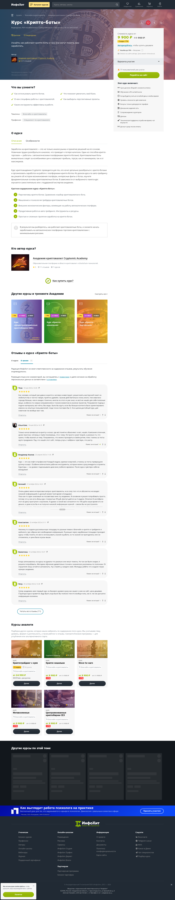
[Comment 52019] (47, 552)
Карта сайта (101, 855)
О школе (26, 361)
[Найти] (117, 4)
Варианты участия (126, 61)
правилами (64, 377)
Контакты (100, 841)
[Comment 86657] (44, 425)
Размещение (63, 837)
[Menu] (31, 4)
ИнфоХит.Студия (65, 848)
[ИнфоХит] (17, 5)
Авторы (21, 844)
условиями (52, 379)
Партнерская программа (68, 871)
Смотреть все (101, 294)
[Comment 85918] (53, 455)
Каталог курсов (25, 837)
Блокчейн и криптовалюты (35, 114)
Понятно (18, 894)
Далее (26, 683)
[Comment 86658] (39, 388)
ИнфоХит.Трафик (65, 852)
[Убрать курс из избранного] (148, 22)
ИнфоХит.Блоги (64, 860)
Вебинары (23, 852)
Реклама (61, 841)
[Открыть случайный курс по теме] (161, 22)
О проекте (100, 837)
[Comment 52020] (48, 522)
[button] (59, 280)
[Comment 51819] (42, 584)
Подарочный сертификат (29, 860)
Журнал (21, 856)
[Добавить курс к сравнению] (141, 22)
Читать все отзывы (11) (30, 611)
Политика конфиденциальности (106, 849)
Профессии (23, 841)
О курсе (14, 361)
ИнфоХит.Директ (65, 856)
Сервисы (61, 844)
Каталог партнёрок (66, 875)
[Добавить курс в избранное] (39, 643)
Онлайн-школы (25, 848)
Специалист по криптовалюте (37, 120)
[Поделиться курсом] (154, 22)
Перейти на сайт (138, 75)
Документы (101, 844)
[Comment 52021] (45, 484)
